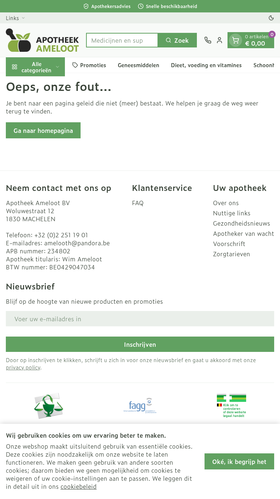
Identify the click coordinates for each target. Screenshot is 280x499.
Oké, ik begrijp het (239, 461)
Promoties (93, 65)
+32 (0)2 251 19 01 (61, 234)
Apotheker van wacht (243, 233)
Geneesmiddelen (138, 65)
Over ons (226, 203)
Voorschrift (229, 243)
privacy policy (23, 367)
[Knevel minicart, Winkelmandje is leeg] (235, 40)
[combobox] (122, 40)
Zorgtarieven (231, 254)
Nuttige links (231, 213)
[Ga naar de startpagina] (42, 40)
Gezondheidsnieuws (241, 223)
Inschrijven (140, 344)
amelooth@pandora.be (77, 242)
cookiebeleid (79, 486)
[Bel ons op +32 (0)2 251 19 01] (207, 40)
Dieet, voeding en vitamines (206, 65)
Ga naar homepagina (43, 130)
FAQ (138, 203)
